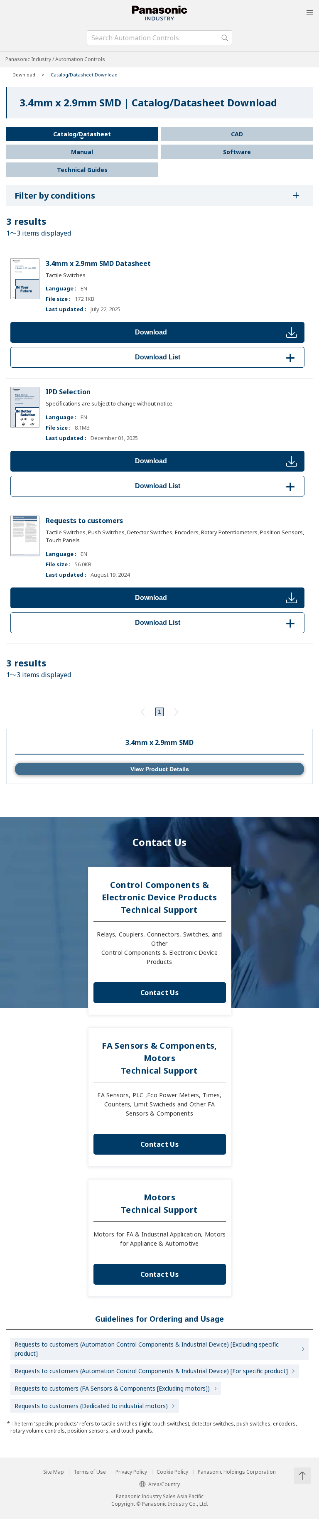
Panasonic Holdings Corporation (237, 1472)
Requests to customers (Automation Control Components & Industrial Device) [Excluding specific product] (147, 1348)
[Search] (224, 38)
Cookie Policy (172, 1472)
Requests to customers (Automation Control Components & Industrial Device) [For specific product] (151, 1371)
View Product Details (159, 769)
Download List (216, 357)
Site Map (53, 1472)
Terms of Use (90, 1472)
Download (151, 332)
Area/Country (164, 1484)
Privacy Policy (131, 1472)
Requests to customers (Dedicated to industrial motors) (91, 1406)
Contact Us (159, 992)
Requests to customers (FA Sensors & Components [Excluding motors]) (112, 1388)
